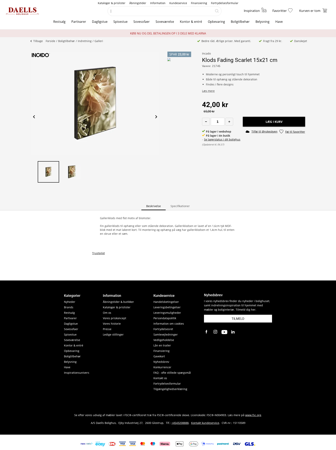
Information (157, 3)
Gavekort (159, 356)
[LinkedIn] (233, 332)
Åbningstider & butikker (118, 302)
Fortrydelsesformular (224, 3)
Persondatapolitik (164, 318)
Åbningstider (137, 3)
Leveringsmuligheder (167, 313)
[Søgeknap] (216, 11)
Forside (50, 41)
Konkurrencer (162, 367)
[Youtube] (224, 332)
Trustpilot (98, 253)
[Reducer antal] (206, 122)
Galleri (98, 41)
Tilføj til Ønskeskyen (264, 131)
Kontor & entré (191, 21)
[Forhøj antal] (229, 122)
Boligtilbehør (240, 21)
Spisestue (120, 21)
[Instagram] (216, 332)
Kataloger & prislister (111, 3)
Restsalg (59, 21)
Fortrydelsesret (163, 329)
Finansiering (199, 3)
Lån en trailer (162, 345)
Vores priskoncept (114, 318)
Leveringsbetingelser (167, 307)
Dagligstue (100, 21)
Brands (68, 307)
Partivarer (78, 21)
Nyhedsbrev (161, 362)
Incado (206, 53)
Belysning (263, 21)
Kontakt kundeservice (205, 423)
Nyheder (69, 302)
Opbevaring (216, 21)
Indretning (85, 41)
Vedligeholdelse (163, 340)
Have (279, 21)
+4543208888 (180, 423)
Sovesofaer (141, 21)
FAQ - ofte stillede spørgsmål (172, 372)
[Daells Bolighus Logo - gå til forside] (22, 11)
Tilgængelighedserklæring (170, 389)
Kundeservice (178, 3)
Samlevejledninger (165, 334)
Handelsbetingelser (166, 302)
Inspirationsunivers (76, 372)
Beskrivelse (153, 206)
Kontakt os (160, 378)
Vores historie (112, 323)
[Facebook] (207, 332)
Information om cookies (168, 323)
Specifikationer (180, 206)
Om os (107, 313)
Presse (107, 329)
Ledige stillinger (113, 334)
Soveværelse (165, 21)
